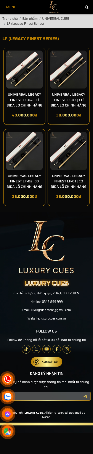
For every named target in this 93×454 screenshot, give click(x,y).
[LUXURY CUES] (53, 7)
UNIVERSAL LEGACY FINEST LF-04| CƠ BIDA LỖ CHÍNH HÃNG (24, 100)
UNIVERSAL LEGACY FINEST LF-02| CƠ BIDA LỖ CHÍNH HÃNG (24, 181)
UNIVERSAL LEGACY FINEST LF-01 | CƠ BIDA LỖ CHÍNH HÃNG (69, 181)
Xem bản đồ (50, 361)
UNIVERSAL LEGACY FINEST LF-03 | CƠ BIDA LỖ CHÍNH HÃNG (69, 100)
